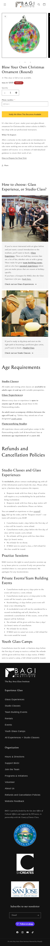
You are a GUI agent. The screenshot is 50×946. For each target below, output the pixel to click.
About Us (9, 788)
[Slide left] (19, 62)
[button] (5, 4)
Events (8, 725)
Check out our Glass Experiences (19, 284)
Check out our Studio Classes (18, 353)
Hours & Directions (14, 756)
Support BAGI (12, 763)
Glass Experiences (12, 395)
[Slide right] (30, 62)
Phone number (8, 100)
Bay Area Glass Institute (21, 941)
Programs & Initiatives (16, 776)
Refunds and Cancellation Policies (22, 795)
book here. (26, 279)
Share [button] (6, 165)
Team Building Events (16, 712)
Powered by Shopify (35, 941)
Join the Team (12, 769)
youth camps (16, 419)
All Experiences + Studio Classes (22, 737)
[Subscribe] (38, 915)
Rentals (9, 718)
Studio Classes (10, 381)
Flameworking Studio (14, 423)
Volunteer (10, 782)
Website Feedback (14, 801)
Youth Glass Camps (15, 731)
